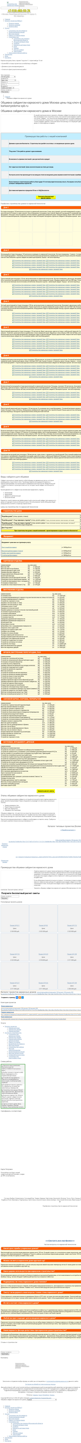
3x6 (42, 1019)
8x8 (47, 841)
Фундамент (4, 86)
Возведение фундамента (17, 1044)
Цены (6, 1439)
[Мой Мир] (22, 997)
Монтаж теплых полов (16, 1053)
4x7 (48, 857)
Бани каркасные (6, 1017)
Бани (14, 1430)
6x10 (22, 841)
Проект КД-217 (14, 983)
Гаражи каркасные (7, 1012)
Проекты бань (13, 1412)
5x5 (63, 857)
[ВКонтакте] (17, 997)
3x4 (37, 1019)
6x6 (12, 841)
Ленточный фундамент (9, 547)
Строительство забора (16, 1047)
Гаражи (15, 1431)
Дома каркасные (7, 1006)
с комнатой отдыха (16, 1019)
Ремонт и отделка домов (17, 1420)
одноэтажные (41, 992)
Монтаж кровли (14, 1045)
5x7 (68, 857)
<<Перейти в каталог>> (68, 830)
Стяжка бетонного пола (16, 1055)
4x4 (44, 1019)
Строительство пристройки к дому (15, 1057)
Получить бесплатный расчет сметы (46, 197)
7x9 (35, 841)
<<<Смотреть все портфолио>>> (60, 1241)
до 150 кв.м (65, 992)
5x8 (70, 857)
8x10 (51, 841)
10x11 (75, 994)
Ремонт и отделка (14, 1042)
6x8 (17, 841)
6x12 (25, 841)
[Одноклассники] (20, 997)
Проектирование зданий (16, 1052)
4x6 (45, 857)
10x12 (79, 994)
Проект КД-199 (72, 954)
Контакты (8, 1441)
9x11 (69, 841)
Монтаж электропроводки (14, 1049)
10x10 (79, 841)
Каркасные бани (14, 1031)
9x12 (72, 841)
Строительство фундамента (18, 1415)
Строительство (14, 1422)
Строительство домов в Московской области (28, 1423)
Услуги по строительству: (13, 1033)
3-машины (34, 857)
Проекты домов (14, 1409)
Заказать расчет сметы (46, 791)
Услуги (7, 1414)
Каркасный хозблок (15, 1039)
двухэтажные (50, 992)
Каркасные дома (14, 1028)
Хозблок (15, 1426)
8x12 (57, 841)
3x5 (40, 1019)
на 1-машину (20, 857)
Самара (35, 1395)
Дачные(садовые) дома (20, 1425)
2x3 (31, 1019)
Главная (7, 1406)
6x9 (19, 841)
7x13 (44, 841)
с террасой (26, 1019)
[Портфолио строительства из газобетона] (31, 1216)
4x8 (61, 857)
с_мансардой (55, 857)
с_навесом (40, 857)
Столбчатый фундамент (9, 555)
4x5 (50, 857)
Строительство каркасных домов (14, 1035)
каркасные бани (14, 1040)
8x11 (54, 841)
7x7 (28, 841)
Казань (52, 1395)
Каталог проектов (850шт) (13, 1407)
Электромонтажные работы (18, 1436)
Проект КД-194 (72, 983)
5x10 (72, 857)
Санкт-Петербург (43, 1395)
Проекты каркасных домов (4, 845)
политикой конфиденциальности (57, 1381)
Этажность (4, 78)
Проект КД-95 (43, 925)
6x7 (15, 841)
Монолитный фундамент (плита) (12, 551)
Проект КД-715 (14, 954)
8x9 (49, 841)
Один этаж (59, 840)
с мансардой (5, 1019)
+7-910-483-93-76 (19, 10)
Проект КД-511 (14, 925)
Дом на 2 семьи (18, 1433)
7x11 (38, 841)
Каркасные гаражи (4, 861)
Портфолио (8, 1437)
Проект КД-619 (43, 954)
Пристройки (17, 1434)
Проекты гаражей (14, 1411)
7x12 (41, 841)
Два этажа (65, 840)
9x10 (66, 841)
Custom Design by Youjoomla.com (40, 1398)
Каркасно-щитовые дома (21, 1428)
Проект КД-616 (43, 983)
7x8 (30, 841)
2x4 (33, 1019)
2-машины (27, 857)
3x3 (35, 1019)
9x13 (75, 841)
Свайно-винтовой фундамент (11, 553)
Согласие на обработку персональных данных (40, 1384)
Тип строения (5, 75)
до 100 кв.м (72, 840)
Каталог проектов (11, 1026)
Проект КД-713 (72, 925)
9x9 (64, 841)
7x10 (32, 841)
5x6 (65, 857)
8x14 (61, 841)
